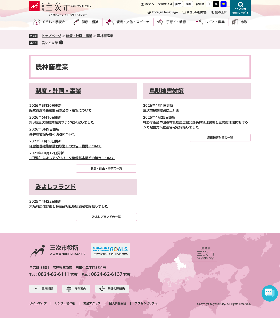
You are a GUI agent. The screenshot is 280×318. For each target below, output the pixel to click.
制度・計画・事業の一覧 (106, 168)
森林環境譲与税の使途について (52, 134)
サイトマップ (38, 303)
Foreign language (165, 12)
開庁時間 (47, 288)
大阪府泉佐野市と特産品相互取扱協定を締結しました (68, 206)
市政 (244, 22)
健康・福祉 (90, 22)
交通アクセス (92, 303)
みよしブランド (55, 187)
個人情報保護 (117, 303)
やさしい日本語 (197, 12)
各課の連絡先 (116, 288)
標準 (188, 4)
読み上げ (221, 12)
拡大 (178, 4)
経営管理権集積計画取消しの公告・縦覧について (65, 146)
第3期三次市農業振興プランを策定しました (61, 122)
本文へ (149, 4)
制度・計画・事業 (58, 91)
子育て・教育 (176, 22)
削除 (61, 42)
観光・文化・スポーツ (132, 22)
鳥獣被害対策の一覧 (220, 137)
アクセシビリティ (146, 303)
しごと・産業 (215, 22)
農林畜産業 (50, 42)
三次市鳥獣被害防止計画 (161, 110)
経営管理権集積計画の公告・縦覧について (60, 110)
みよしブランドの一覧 (106, 216)
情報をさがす (240, 8)
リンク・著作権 (65, 303)
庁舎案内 (80, 288)
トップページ (51, 35)
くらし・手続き (53, 22)
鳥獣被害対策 (166, 91)
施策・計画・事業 (79, 35)
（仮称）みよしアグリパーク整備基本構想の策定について (72, 158)
